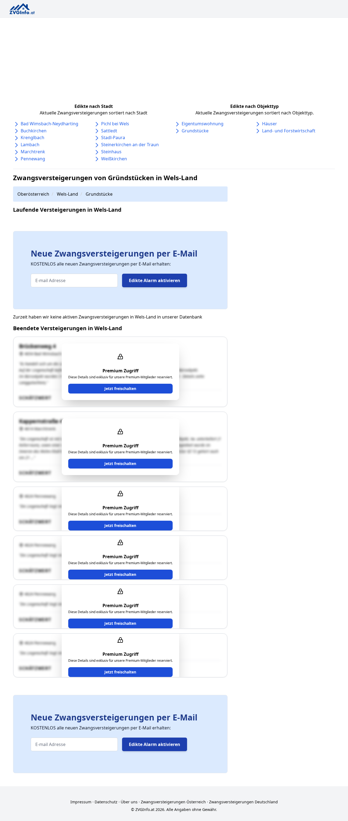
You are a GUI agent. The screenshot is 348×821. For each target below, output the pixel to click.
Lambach (30, 145)
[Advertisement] (174, 58)
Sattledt (109, 131)
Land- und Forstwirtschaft (288, 131)
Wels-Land (67, 194)
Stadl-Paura (113, 138)
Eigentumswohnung (202, 124)
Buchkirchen (33, 131)
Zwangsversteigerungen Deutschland (243, 801)
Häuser (269, 124)
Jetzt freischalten (120, 388)
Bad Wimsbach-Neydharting (49, 124)
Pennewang (33, 159)
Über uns (129, 801)
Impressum (80, 801)
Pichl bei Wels (115, 124)
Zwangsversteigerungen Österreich (173, 801)
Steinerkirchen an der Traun (130, 145)
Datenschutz (106, 801)
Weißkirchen (114, 159)
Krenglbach (32, 138)
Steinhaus (111, 152)
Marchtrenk (33, 152)
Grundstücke (195, 131)
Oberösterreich (33, 194)
